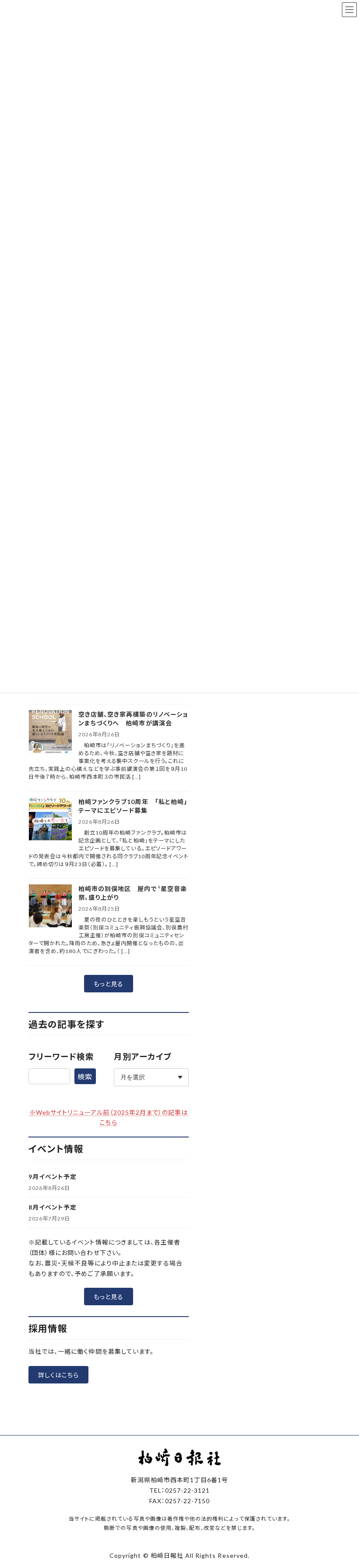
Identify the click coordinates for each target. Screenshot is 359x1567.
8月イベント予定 (52, 1207)
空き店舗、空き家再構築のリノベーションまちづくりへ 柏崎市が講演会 (133, 719)
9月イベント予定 (52, 1176)
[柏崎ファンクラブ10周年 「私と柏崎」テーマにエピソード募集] (50, 819)
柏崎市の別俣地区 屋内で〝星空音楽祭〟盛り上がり (132, 893)
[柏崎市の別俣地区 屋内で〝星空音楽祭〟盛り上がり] (50, 906)
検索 (84, 1076)
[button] (108, 983)
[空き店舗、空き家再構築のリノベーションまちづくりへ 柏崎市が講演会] (50, 732)
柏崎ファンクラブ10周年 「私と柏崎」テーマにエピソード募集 (132, 806)
